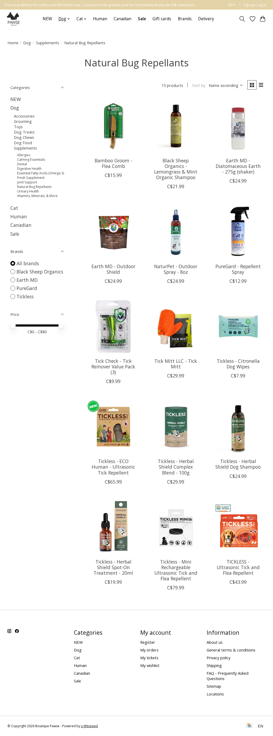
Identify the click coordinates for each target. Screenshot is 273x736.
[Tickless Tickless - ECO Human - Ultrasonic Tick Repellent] (113, 426)
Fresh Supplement (31, 177)
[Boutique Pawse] (13, 18)
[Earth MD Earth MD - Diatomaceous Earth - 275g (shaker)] (238, 125)
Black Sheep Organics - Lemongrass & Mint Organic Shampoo (175, 168)
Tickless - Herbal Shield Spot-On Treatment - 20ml (113, 567)
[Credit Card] (249, 726)
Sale (14, 234)
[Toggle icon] (242, 19)
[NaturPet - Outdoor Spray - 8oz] (175, 231)
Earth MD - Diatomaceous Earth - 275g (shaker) (238, 166)
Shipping (214, 665)
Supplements (47, 42)
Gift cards (161, 19)
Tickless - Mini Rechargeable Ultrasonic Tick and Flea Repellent (175, 570)
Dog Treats (24, 132)
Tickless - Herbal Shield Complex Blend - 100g (176, 467)
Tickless (25, 296)
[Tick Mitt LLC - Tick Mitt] (175, 326)
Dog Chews (24, 137)
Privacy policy (218, 657)
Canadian (122, 19)
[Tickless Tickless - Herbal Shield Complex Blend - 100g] (175, 426)
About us (215, 642)
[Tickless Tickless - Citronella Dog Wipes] (238, 326)
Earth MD (27, 280)
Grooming (23, 121)
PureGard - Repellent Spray (238, 269)
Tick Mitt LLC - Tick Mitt (175, 364)
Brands (185, 19)
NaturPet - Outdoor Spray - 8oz (175, 269)
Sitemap (214, 686)
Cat (14, 208)
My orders (149, 650)
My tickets (149, 657)
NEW (47, 19)
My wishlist (149, 665)
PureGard (27, 288)
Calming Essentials (31, 159)
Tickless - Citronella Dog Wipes (238, 364)
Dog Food (23, 142)
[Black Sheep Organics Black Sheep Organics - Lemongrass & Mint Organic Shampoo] (175, 125)
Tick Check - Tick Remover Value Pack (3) (113, 366)
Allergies (23, 155)
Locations (215, 694)
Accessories (24, 116)
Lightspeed (89, 726)
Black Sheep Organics (40, 271)
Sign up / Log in (254, 5)
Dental (22, 164)
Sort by (198, 85)
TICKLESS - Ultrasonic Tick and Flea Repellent (238, 567)
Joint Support (27, 182)
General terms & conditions (231, 650)
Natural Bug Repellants (34, 186)
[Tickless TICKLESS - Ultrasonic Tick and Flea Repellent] (238, 527)
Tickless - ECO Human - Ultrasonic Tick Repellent (113, 467)
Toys (18, 126)
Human (100, 19)
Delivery (206, 19)
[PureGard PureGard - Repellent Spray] (238, 231)
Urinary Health (28, 191)
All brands (28, 263)
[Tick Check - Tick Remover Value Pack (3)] (113, 326)
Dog (27, 42)
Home (12, 42)
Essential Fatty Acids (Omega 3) (40, 173)
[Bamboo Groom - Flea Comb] (113, 125)
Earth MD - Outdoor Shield (113, 269)
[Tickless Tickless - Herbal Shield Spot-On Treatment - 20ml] (113, 527)
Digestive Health (29, 168)
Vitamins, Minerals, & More (37, 196)
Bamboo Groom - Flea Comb (113, 163)
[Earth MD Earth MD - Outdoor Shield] (113, 231)
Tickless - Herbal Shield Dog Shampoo (238, 464)
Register (147, 642)
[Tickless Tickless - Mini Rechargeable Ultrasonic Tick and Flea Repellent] (175, 527)
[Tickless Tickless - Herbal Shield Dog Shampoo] (238, 426)
